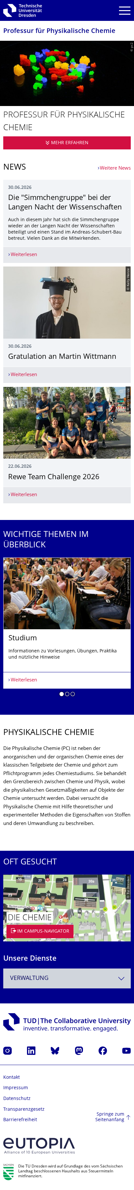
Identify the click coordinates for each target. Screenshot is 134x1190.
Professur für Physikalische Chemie (59, 31)
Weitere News (115, 168)
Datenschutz (17, 1099)
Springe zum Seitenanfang (109, 1117)
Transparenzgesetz (24, 1109)
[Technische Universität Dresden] (22, 10)
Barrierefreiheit (20, 1120)
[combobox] (67, 978)
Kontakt (11, 1078)
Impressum (15, 1088)
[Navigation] (125, 10)
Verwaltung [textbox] (29, 978)
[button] (62, 695)
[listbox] (67, 629)
